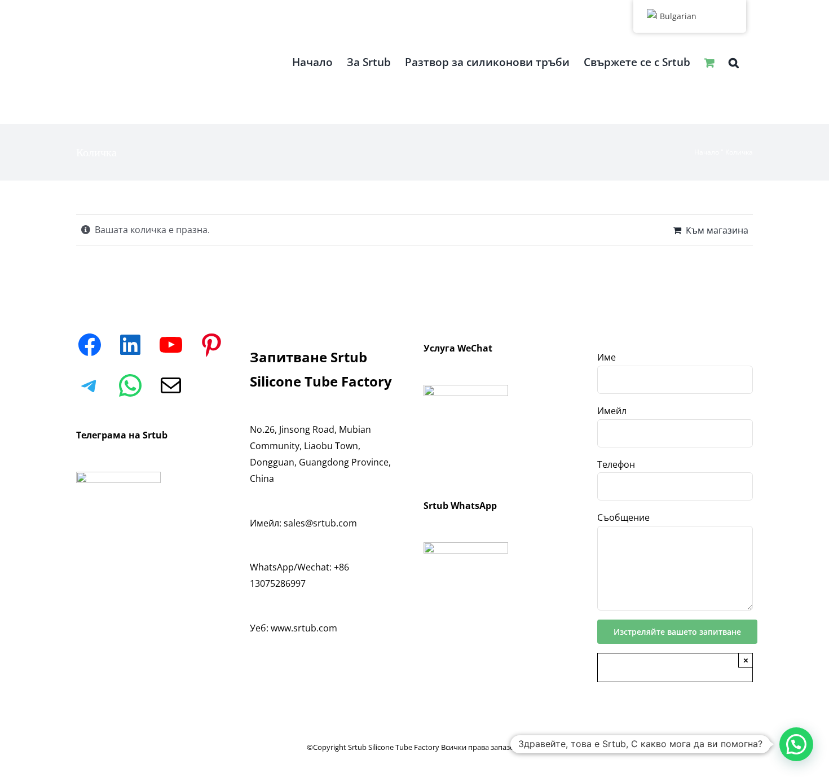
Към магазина (717, 230)
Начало (706, 152)
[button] (734, 62)
